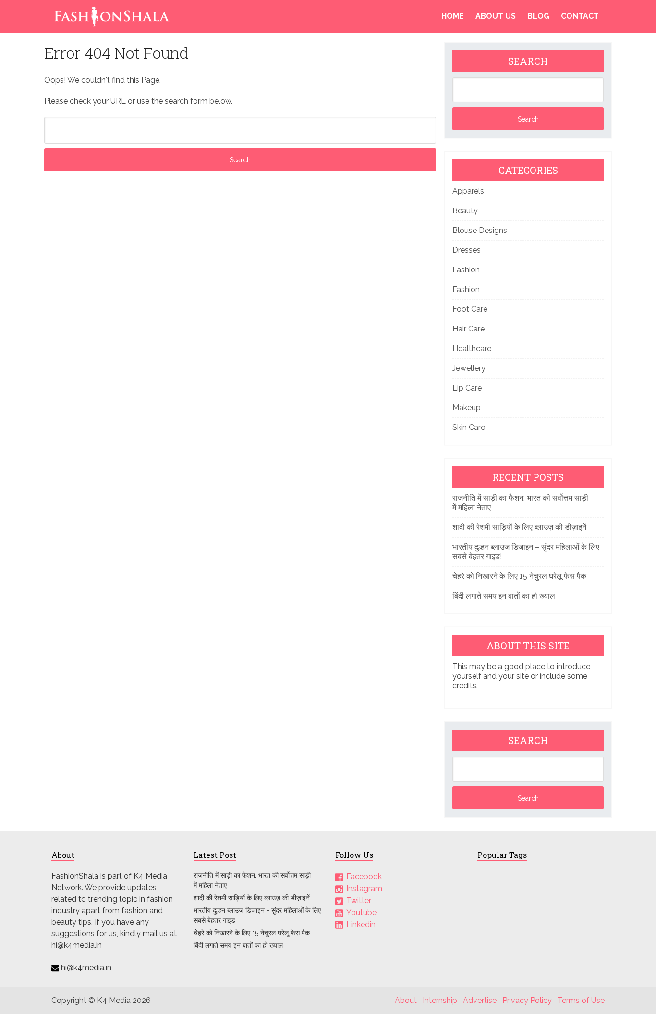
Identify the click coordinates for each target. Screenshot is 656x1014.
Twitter (358, 900)
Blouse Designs (479, 230)
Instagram (364, 888)
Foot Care (469, 309)
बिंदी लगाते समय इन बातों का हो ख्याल (503, 595)
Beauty (465, 210)
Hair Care (468, 328)
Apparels (468, 190)
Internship (440, 1000)
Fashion (466, 269)
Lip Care (467, 387)
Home (452, 16)
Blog (538, 16)
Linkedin (361, 924)
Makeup (466, 407)
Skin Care (468, 427)
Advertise (480, 1000)
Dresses (466, 250)
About (406, 1000)
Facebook (364, 876)
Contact (580, 16)
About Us (495, 16)
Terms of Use (581, 1000)
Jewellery (469, 368)
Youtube (361, 912)
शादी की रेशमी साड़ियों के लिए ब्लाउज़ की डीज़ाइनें (519, 527)
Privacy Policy (527, 1000)
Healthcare (471, 348)
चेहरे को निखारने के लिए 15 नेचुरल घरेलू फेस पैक (519, 576)
